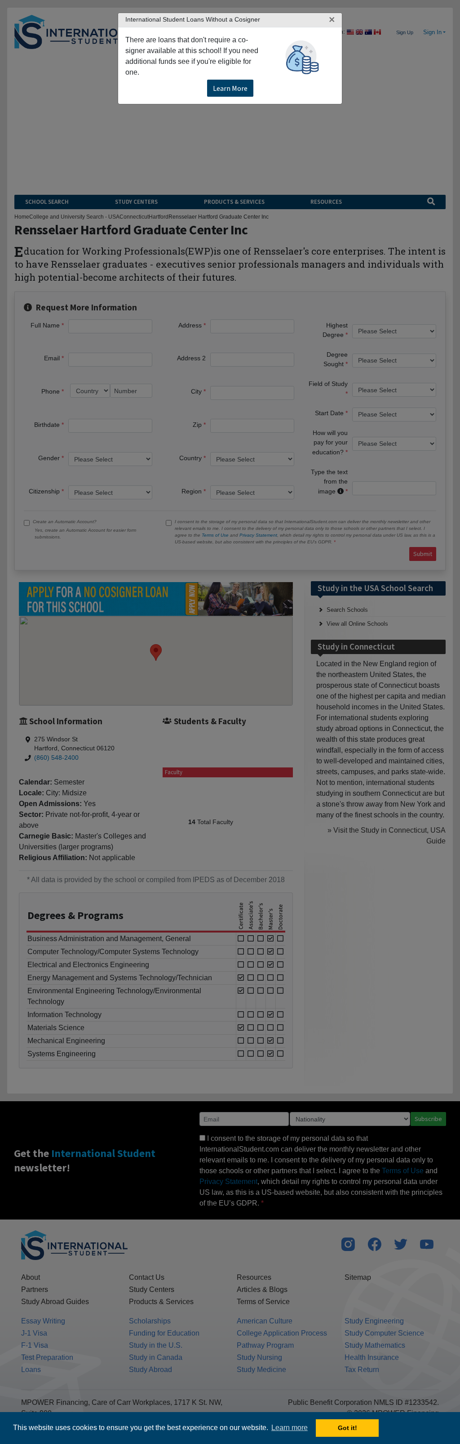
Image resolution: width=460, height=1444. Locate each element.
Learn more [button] (289, 1427)
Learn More (230, 88)
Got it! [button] (347, 1427)
